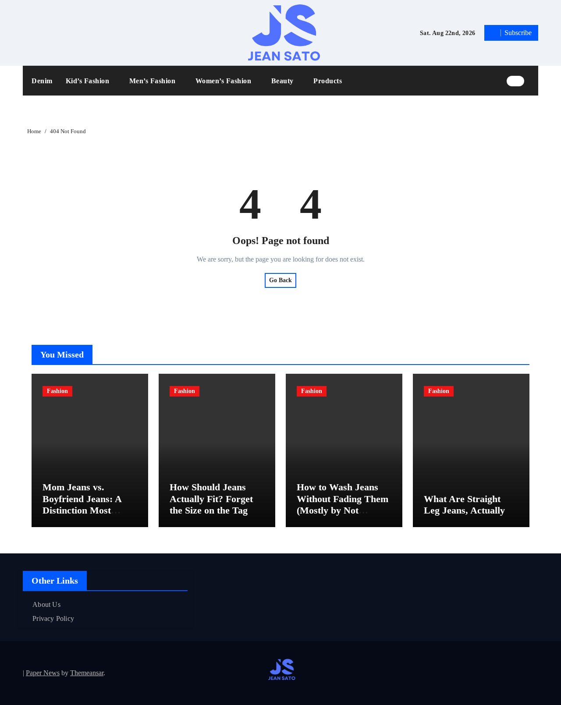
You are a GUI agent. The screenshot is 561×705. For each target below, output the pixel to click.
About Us (46, 604)
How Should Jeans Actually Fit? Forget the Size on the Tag (211, 499)
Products (327, 81)
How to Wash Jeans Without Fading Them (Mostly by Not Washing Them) (342, 504)
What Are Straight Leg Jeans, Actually (464, 504)
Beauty (283, 81)
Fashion (57, 391)
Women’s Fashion (224, 81)
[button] (533, 80)
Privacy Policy (53, 618)
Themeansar (86, 673)
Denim (42, 81)
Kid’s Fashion (88, 81)
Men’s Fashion (153, 81)
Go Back (280, 280)
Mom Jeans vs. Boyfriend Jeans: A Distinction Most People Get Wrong (82, 504)
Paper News (43, 673)
